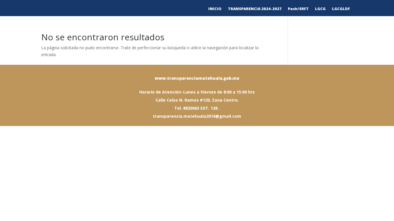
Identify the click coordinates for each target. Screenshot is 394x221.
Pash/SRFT (298, 9)
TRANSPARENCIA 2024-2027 (255, 9)
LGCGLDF (341, 9)
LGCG (320, 9)
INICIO (215, 9)
